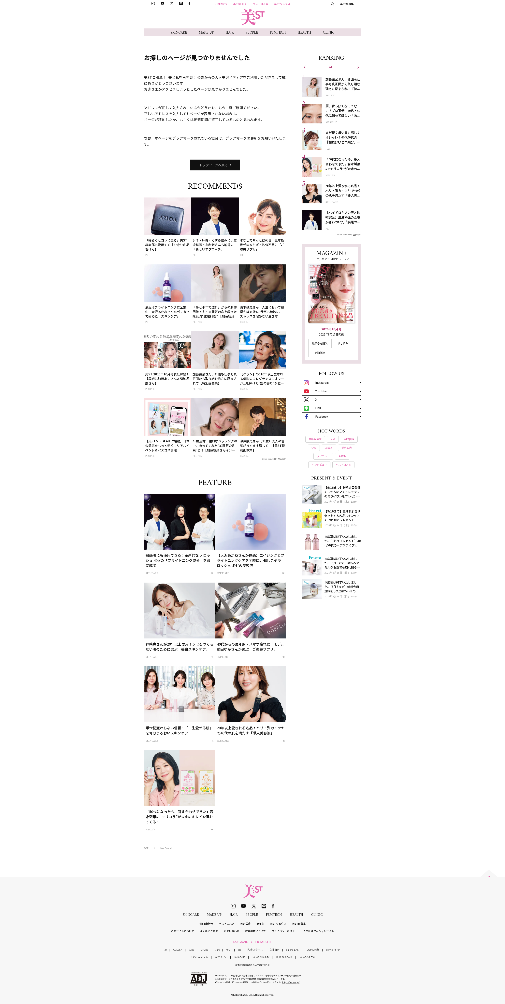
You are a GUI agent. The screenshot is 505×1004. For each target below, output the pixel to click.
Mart (217, 949)
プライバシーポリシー (284, 931)
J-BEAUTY (221, 4)
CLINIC (329, 33)
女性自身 (274, 949)
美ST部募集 (347, 4)
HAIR (230, 33)
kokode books (284, 957)
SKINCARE (179, 33)
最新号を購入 (319, 343)
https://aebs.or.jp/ (290, 982)
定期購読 (320, 352)
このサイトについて (182, 931)
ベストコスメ (260, 4)
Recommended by (269, 458)
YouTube (321, 391)
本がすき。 (221, 957)
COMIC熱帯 (313, 949)
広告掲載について (255, 931)
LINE (318, 408)
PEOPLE (252, 33)
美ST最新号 (240, 4)
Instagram (322, 382)
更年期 (260, 923)
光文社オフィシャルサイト (318, 931)
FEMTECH (278, 33)
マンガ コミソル (199, 957)
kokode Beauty (260, 957)
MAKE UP (206, 33)
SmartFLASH (293, 949)
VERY (191, 949)
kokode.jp (239, 957)
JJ (166, 949)
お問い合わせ (231, 931)
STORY (204, 949)
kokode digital (307, 957)
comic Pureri (333, 949)
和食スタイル (255, 949)
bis (239, 949)
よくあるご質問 (209, 931)
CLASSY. (177, 949)
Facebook (321, 416)
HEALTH (304, 33)
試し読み (343, 343)
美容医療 (245, 923)
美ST (228, 949)
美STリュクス (282, 4)
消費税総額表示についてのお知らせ (252, 964)
